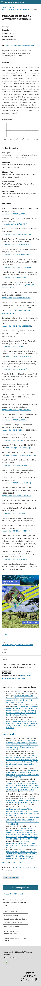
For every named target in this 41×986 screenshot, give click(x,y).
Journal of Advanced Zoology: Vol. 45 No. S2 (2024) (22, 789)
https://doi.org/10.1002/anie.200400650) (16, 483)
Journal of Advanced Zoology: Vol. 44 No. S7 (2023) (22, 801)
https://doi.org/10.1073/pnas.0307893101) (17, 234)
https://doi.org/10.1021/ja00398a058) (15, 254)
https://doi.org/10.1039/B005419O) (18, 356)
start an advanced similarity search (24, 867)
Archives (11, 7)
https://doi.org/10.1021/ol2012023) (14, 369)
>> (21, 863)
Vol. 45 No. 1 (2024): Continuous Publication (16, 9)
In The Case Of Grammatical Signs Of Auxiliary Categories (21, 842)
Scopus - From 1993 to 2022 (13, 894)
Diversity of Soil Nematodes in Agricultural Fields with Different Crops (22, 772)
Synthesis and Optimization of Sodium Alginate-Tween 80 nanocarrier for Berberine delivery (22, 811)
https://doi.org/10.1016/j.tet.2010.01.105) (16, 410)
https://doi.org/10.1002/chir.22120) (14, 559)
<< (3, 863)
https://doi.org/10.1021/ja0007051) (14, 420)
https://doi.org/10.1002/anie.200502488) (16, 496)
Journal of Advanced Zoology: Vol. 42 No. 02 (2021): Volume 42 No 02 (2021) (22, 838)
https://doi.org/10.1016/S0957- (13, 430)
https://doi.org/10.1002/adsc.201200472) (16, 298)
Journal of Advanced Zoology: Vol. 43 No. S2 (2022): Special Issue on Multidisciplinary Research (22, 764)
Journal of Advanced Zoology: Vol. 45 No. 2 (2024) (20, 857)
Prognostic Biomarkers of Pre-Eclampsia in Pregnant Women (22, 799)
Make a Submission (11, 877)
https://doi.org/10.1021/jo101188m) (14, 214)
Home (4, 7)
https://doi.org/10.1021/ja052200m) (14, 513)
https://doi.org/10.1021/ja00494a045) (15, 244)
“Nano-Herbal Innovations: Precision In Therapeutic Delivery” (19, 697)
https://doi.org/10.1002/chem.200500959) (20, 455)
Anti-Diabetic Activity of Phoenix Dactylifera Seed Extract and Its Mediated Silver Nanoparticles (22, 757)
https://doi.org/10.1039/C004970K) (14, 465)
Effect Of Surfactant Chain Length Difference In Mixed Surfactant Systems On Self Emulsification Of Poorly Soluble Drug (22, 708)
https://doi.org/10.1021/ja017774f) (15, 224)
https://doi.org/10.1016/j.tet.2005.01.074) (16, 267)
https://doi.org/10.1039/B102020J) (14, 277)
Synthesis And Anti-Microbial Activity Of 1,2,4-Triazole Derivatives (22, 820)
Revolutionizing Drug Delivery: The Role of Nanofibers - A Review (21, 722)
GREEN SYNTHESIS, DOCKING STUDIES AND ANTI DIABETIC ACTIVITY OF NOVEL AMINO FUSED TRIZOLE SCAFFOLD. (21, 854)
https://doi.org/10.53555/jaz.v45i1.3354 (20, 45)
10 (18, 863)
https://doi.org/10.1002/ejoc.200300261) (16, 531)
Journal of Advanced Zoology (15, 2)
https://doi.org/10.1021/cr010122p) (18, 448)
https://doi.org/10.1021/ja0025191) (14, 346)
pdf (6, 635)
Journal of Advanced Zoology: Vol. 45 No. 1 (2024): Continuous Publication (22, 700)
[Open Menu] (2, 2)
